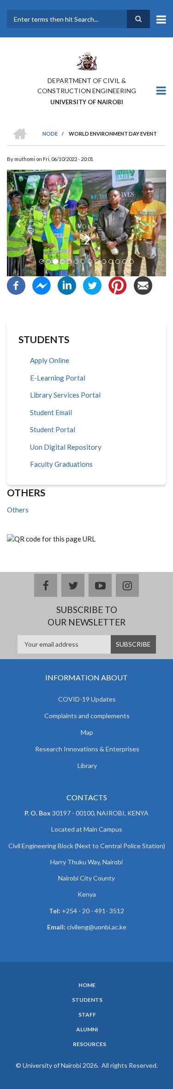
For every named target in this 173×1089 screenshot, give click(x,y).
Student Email (51, 412)
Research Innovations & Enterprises (87, 749)
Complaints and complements (87, 716)
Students (87, 1000)
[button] (19, 223)
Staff (87, 1015)
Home (86, 985)
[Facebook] (16, 284)
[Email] (143, 284)
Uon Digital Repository (65, 447)
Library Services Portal (65, 395)
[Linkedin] (67, 284)
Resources (89, 1044)
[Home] (86, 60)
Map (87, 732)
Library (87, 765)
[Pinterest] (117, 284)
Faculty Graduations (61, 464)
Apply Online (49, 360)
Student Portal (52, 429)
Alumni (87, 1029)
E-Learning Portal (57, 378)
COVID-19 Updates (87, 699)
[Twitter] (92, 284)
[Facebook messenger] (41, 284)
